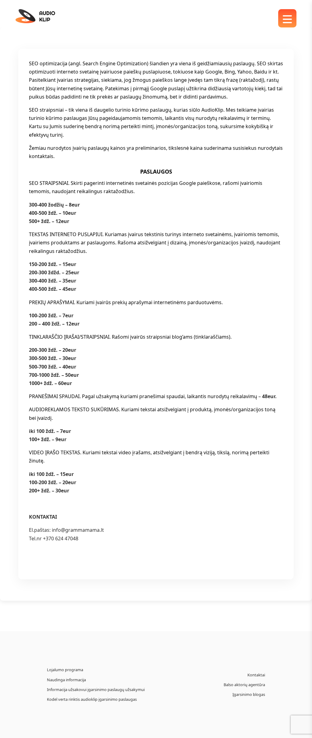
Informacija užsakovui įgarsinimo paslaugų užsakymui (96, 689)
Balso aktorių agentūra (244, 684)
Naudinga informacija (66, 679)
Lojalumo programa (65, 669)
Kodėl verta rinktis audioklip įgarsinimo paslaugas (92, 699)
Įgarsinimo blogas (248, 694)
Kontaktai (256, 675)
